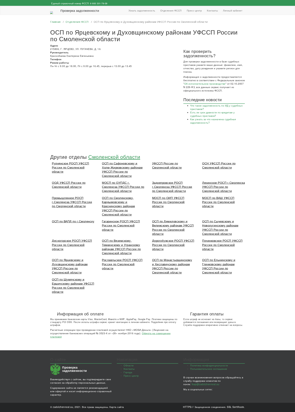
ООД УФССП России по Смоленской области (69, 184)
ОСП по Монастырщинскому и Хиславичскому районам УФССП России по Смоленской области (172, 266)
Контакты (212, 10)
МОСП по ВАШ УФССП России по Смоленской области (218, 202)
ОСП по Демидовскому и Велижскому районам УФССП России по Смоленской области (173, 227)
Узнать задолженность (142, 10)
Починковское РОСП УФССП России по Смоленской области (222, 244)
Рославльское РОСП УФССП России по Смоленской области (122, 264)
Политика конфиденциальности (209, 365)
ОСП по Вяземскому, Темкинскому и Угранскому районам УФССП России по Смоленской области (121, 246)
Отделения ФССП (171, 10)
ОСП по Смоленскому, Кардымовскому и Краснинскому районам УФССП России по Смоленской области (118, 206)
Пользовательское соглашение (208, 368)
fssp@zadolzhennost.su (205, 384)
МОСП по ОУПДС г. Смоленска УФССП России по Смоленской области (123, 186)
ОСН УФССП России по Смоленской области (219, 165)
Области (129, 365)
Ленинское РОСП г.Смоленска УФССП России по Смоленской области (223, 186)
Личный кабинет (232, 10)
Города (128, 372)
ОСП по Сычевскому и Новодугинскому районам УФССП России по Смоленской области (220, 227)
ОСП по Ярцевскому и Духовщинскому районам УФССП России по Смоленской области (70, 266)
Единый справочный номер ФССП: (79, 3)
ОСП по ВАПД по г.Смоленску (73, 221)
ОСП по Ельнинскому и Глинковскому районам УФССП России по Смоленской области (218, 266)
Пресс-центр (194, 10)
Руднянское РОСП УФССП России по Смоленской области (70, 167)
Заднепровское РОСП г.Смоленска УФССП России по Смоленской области (172, 186)
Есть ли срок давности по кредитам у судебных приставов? (212, 114)
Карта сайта (116, 407)
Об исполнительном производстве (205, 83)
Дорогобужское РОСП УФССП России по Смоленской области (173, 244)
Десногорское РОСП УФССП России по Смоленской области (72, 244)
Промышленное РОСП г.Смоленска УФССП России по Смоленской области (72, 202)
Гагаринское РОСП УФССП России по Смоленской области (121, 225)
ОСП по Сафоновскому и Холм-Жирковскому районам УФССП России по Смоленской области (122, 169)
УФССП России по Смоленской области (167, 165)
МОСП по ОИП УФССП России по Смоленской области (168, 202)
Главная (55, 21)
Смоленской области (114, 156)
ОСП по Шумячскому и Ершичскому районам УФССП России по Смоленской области (73, 285)
